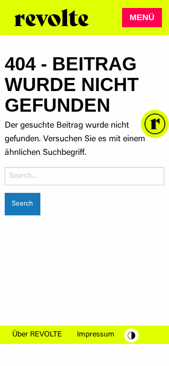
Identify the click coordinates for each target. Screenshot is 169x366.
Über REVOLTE (37, 334)
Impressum (96, 334)
